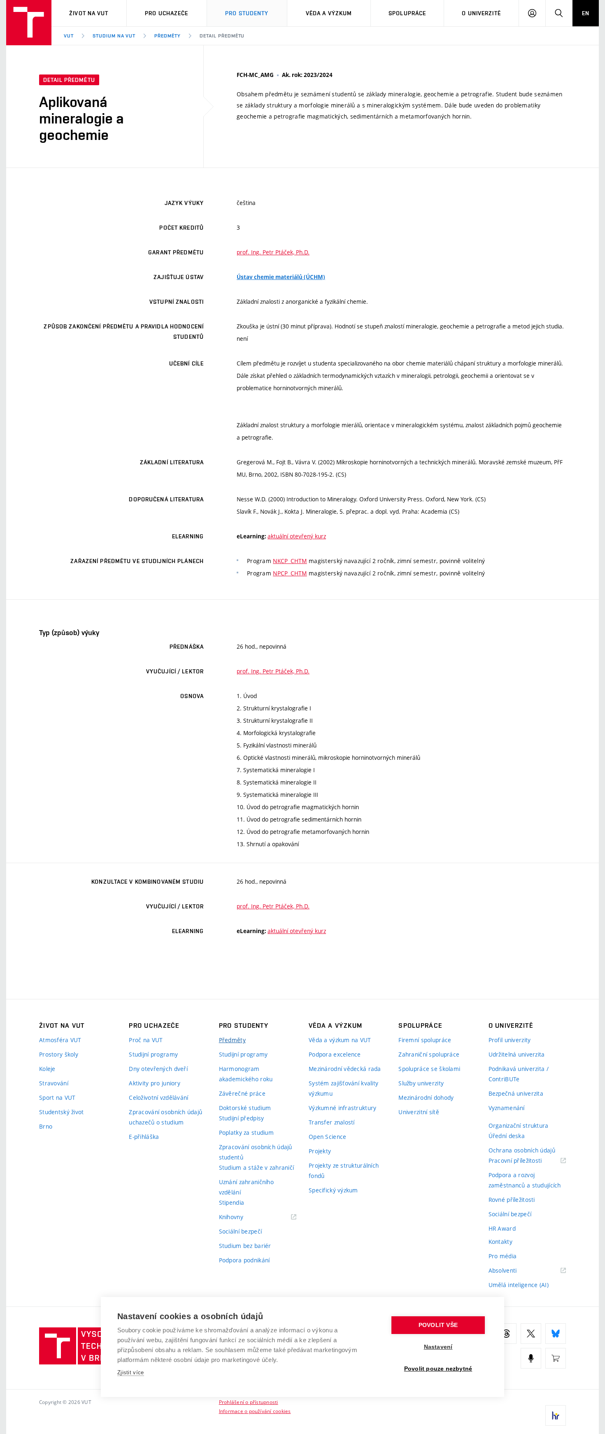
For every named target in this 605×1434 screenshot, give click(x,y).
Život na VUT (88, 13)
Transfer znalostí (332, 1122)
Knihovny (241, 1217)
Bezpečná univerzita (516, 1093)
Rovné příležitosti (512, 1200)
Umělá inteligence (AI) (519, 1285)
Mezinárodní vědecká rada (345, 1069)
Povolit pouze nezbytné (438, 1369)
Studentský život (61, 1112)
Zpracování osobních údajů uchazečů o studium (165, 1117)
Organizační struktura (519, 1125)
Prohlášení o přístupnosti (248, 1402)
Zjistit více (130, 1372)
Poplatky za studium (246, 1132)
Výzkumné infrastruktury (342, 1108)
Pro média (503, 1256)
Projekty (320, 1151)
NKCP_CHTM (290, 561)
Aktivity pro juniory (154, 1083)
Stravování (53, 1083)
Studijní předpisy (241, 1118)
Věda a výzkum (329, 13)
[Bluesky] (555, 1333)
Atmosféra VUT (60, 1040)
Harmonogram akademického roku (246, 1074)
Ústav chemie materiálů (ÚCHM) (281, 277)
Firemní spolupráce (424, 1040)
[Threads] (506, 1333)
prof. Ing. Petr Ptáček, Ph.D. (273, 252)
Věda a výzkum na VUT (340, 1040)
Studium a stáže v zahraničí (256, 1167)
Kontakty (500, 1241)
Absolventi (513, 1271)
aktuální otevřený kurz (297, 536)
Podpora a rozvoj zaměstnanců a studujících (525, 1180)
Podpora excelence (335, 1054)
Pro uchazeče (166, 13)
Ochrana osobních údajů (522, 1150)
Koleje (47, 1069)
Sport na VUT (57, 1097)
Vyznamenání (507, 1108)
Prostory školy (58, 1054)
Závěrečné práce (242, 1093)
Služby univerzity (421, 1083)
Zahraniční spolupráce (428, 1054)
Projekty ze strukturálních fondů (344, 1171)
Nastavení (438, 1347)
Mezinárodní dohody (426, 1097)
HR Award (502, 1228)
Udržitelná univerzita (517, 1054)
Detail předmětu (222, 36)
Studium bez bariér (245, 1246)
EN (585, 13)
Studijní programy (153, 1054)
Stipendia (231, 1202)
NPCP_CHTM (290, 573)
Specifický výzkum (333, 1190)
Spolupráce (407, 13)
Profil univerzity (510, 1040)
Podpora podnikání (244, 1260)
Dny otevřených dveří (158, 1069)
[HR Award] (555, 1415)
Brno (45, 1126)
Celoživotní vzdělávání (158, 1097)
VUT (69, 36)
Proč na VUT (146, 1040)
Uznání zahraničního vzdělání (246, 1187)
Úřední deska (507, 1136)
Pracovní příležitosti (526, 1161)
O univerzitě (481, 13)
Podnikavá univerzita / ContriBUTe (519, 1074)
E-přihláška (144, 1137)
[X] (531, 1333)
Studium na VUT (114, 36)
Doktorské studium (245, 1108)
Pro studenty (246, 13)
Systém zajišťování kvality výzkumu (343, 1088)
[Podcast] (531, 1358)
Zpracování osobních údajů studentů (255, 1152)
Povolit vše (438, 1325)
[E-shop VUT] (555, 1358)
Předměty (167, 36)
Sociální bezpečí (240, 1231)
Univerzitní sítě (418, 1112)
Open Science (327, 1137)
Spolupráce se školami (429, 1069)
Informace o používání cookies (255, 1411)
